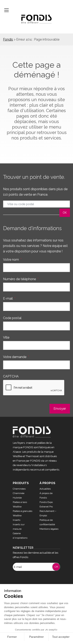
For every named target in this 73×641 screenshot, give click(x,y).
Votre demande (16, 357)
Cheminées (19, 488)
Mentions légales (49, 528)
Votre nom (12, 260)
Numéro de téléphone (21, 279)
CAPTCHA (11, 376)
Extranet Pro (46, 506)
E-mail (9, 298)
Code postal (12, 318)
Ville (6, 337)
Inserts (16, 520)
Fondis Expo (46, 502)
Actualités (45, 488)
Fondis (8, 39)
